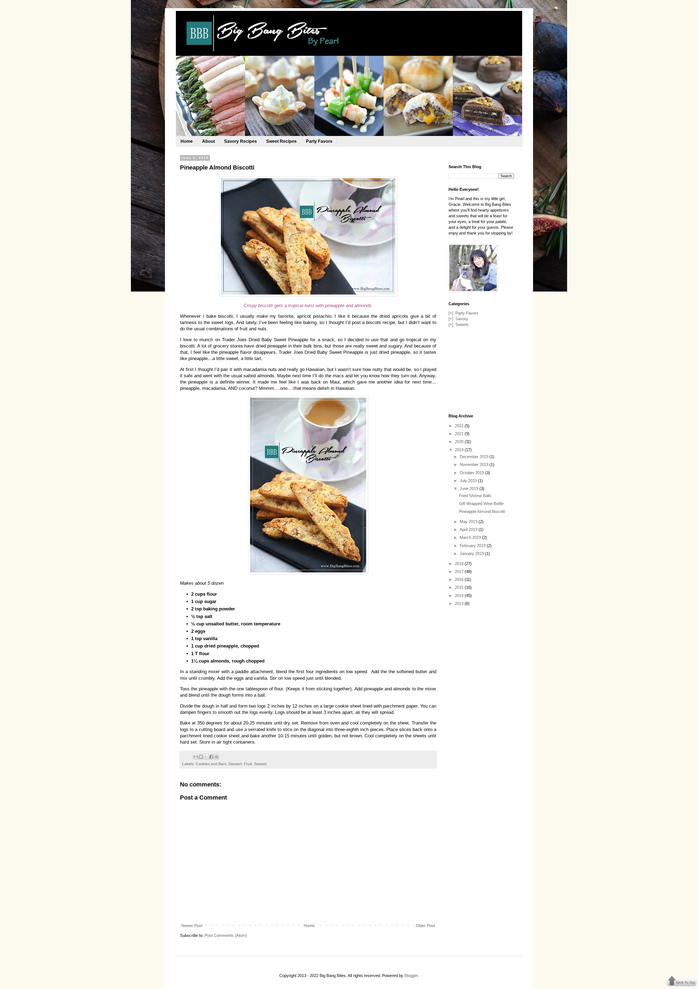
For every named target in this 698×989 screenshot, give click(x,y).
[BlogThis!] (201, 756)
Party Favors (319, 141)
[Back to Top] (682, 982)
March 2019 (471, 537)
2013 (460, 603)
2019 (460, 449)
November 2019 (474, 464)
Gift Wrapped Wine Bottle (481, 503)
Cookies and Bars (211, 764)
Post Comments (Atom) (225, 935)
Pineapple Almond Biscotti (482, 511)
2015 (460, 587)
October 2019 (472, 472)
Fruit (248, 764)
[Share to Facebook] (211, 756)
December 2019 (474, 456)
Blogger (411, 975)
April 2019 (469, 529)
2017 (460, 571)
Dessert (235, 764)
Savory (461, 318)
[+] (451, 313)
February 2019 (473, 545)
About (208, 141)
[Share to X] (206, 756)
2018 (460, 563)
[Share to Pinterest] (216, 756)
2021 (460, 433)
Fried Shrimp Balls (475, 495)
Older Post (425, 925)
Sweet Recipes (281, 141)
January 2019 (472, 553)
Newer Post (191, 925)
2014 (460, 595)
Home (186, 141)
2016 (460, 579)
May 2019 (469, 521)
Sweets (260, 764)
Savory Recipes (240, 141)
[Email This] (195, 756)
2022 (460, 425)
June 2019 (469, 488)
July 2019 (469, 480)
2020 (460, 441)
